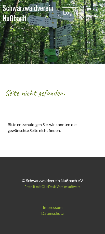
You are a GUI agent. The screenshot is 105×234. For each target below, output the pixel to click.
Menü (92, 15)
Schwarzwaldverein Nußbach (28, 13)
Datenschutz (52, 213)
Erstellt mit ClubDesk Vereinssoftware (52, 187)
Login (70, 12)
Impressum (52, 207)
